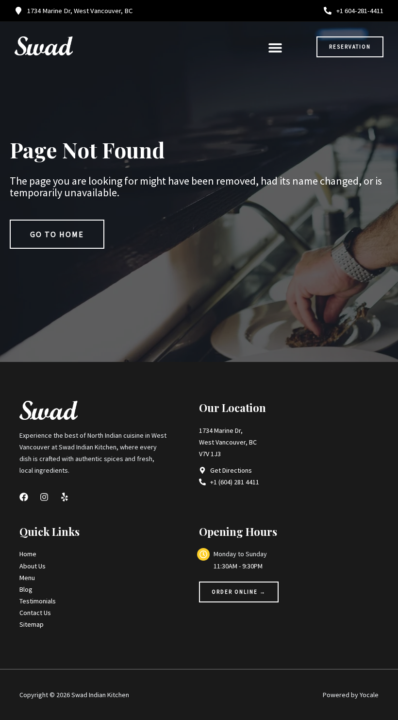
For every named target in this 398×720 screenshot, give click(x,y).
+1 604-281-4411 (359, 10)
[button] (275, 47)
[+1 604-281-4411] (328, 11)
